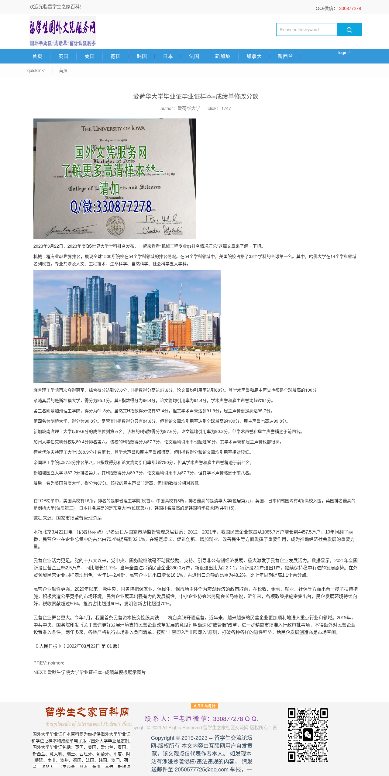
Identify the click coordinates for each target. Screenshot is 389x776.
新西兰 (285, 56)
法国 (194, 56)
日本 (168, 56)
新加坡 (223, 56)
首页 (37, 56)
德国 (116, 56)
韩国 (142, 56)
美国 (89, 56)
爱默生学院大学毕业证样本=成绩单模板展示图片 (96, 672)
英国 (63, 56)
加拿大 (254, 56)
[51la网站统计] (204, 705)
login (342, 52)
